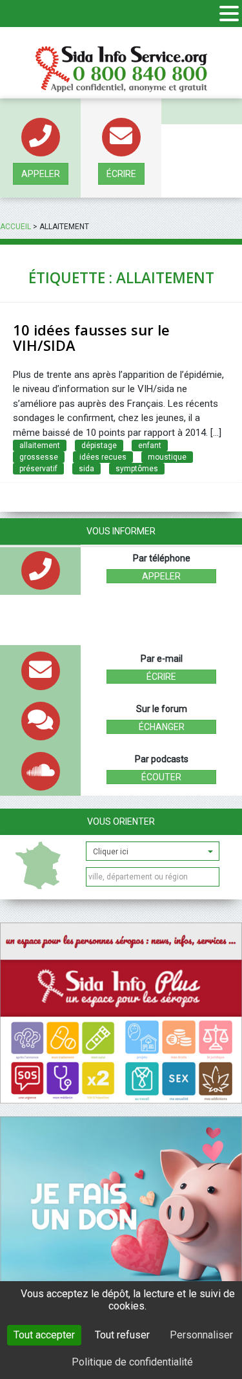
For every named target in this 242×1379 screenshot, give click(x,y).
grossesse (38, 457)
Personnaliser (201, 1335)
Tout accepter (44, 1335)
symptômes (137, 468)
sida (86, 468)
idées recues (102, 457)
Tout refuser (122, 1335)
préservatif (38, 468)
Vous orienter (121, 821)
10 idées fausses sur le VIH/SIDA (91, 337)
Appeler (40, 174)
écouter (161, 777)
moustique (167, 457)
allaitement (39, 445)
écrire (121, 174)
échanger (162, 727)
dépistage (99, 445)
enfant (149, 445)
